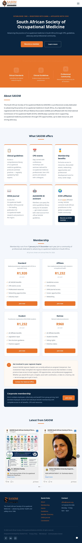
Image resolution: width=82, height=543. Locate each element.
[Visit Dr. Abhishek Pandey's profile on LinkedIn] (8, 469)
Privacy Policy (33, 534)
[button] (4, 456)
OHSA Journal (45, 517)
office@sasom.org (67, 502)
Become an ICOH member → (66, 219)
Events (43, 508)
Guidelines (44, 511)
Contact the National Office (24, 382)
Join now (22, 303)
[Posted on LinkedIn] (37, 431)
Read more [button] (11, 477)
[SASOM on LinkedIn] (10, 538)
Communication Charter (55, 534)
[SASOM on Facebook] (6, 538)
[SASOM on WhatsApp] (15, 538)
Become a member (31, 44)
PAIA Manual (42, 534)
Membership (45, 505)
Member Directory (47, 514)
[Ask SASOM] (77, 538)
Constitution (45, 521)
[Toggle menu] (78, 3)
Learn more (52, 44)
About (43, 502)
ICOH (64, 200)
